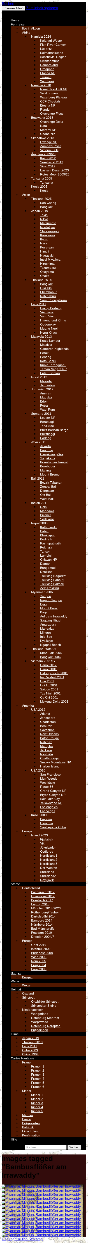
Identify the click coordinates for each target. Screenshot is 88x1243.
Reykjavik (47, 880)
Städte (15, 884)
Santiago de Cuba (53, 827)
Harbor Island (50, 766)
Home (15, 20)
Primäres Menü (13, 8)
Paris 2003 (38, 969)
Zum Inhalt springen (42, 8)
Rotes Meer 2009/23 (54, 174)
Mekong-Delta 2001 (54, 701)
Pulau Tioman (50, 373)
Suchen (8, 4)
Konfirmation (31, 1135)
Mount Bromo (50, 474)
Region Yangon (51, 600)
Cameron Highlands (54, 349)
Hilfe (14, 1139)
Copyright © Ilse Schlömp (22, 1239)
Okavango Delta (51, 121)
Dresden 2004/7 (42, 936)
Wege (15, 981)
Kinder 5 (37, 1111)
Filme (15, 1034)
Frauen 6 (37, 1086)
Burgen (16, 973)
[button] (12, 12)
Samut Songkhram (53, 300)
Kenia (44, 190)
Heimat (16, 989)
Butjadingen (39, 1030)
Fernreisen (18, 24)
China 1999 (30, 1054)
